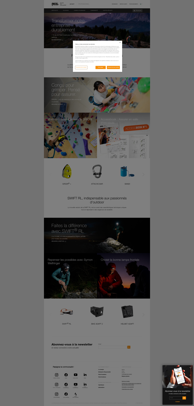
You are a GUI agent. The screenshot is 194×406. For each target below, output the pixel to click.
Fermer (177, 401)
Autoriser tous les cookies (113, 67)
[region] (97, 56)
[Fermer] (120, 42)
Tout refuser (100, 67)
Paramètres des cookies (81, 67)
